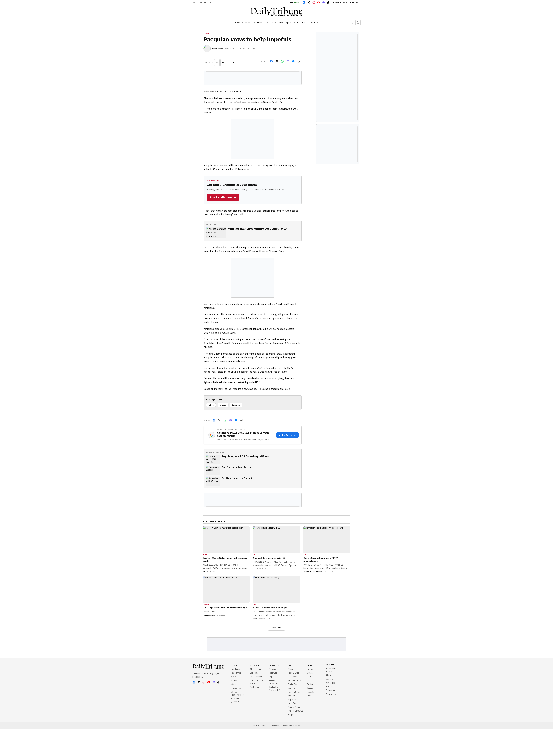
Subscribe (330, 690)
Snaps (290, 714)
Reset (224, 62)
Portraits (273, 673)
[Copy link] (299, 61)
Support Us (355, 2)
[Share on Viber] (288, 61)
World (233, 684)
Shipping (273, 669)
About (329, 675)
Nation (234, 680)
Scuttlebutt (255, 687)
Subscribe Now (340, 2)
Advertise (330, 683)
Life (271, 22)
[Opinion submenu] (254, 22)
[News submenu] (242, 22)
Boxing (310, 684)
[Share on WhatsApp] (282, 61)
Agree (211, 405)
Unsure (223, 405)
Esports (310, 692)
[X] (308, 2)
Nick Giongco (217, 49)
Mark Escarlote (209, 615)
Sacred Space (294, 707)
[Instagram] (313, 2)
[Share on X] (277, 61)
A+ (232, 62)
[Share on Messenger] (293, 61)
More (313, 22)
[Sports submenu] (294, 22)
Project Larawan (295, 711)
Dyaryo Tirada (237, 688)
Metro (233, 676)
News (237, 22)
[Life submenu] (275, 22)
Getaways (292, 676)
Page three (236, 673)
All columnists (256, 669)
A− (217, 62)
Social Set (292, 684)
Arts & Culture (294, 680)
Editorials (254, 673)
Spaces (291, 688)
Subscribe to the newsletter (223, 197)
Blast (309, 695)
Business (261, 22)
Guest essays (256, 676)
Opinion (248, 22)
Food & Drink (293, 673)
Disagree (236, 405)
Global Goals (302, 22)
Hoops (310, 669)
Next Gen (292, 703)
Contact (329, 679)
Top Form (292, 699)
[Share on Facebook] (271, 61)
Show (281, 22)
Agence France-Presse (312, 572)
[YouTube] (318, 2)
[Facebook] (303, 2)
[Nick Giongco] (207, 48)
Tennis (310, 688)
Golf (309, 676)
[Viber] (323, 2)
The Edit (292, 695)
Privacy (329, 686)
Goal (309, 680)
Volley (310, 673)
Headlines (235, 669)
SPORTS (207, 33)
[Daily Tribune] (277, 11)
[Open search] (351, 22)
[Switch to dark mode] (358, 22)
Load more (276, 627)
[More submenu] (317, 22)
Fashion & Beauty (295, 692)
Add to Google (285, 435)
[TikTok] (328, 2)
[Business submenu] (267, 22)
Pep (270, 676)
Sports (289, 22)
